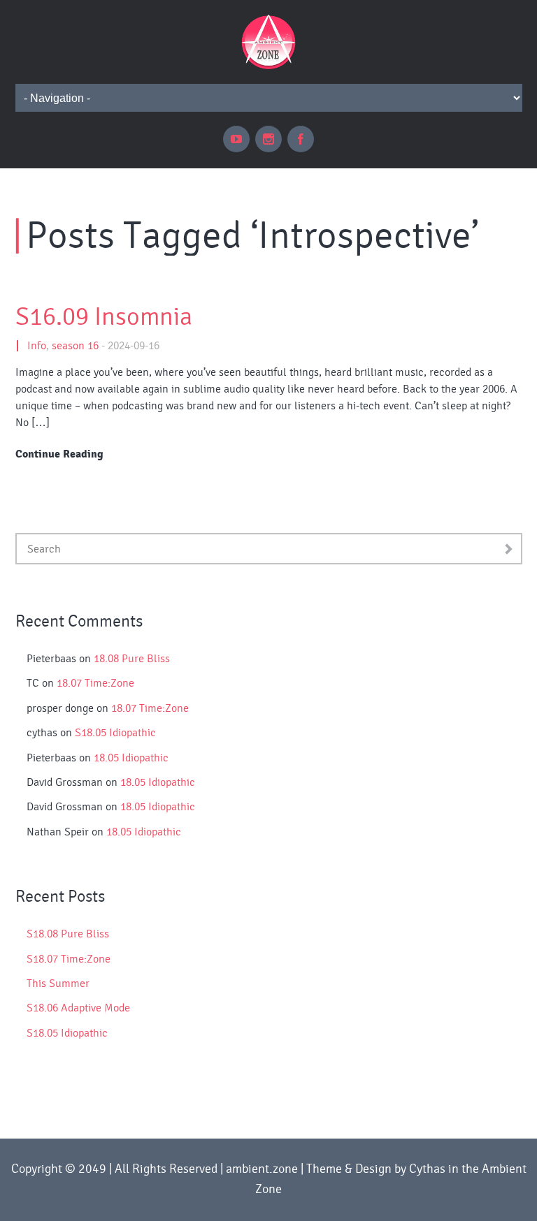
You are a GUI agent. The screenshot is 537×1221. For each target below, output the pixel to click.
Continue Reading (59, 454)
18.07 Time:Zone (95, 683)
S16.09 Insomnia (103, 317)
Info (36, 345)
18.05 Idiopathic (131, 758)
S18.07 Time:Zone (68, 959)
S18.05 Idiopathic (115, 732)
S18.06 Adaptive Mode (78, 1008)
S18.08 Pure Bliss (68, 934)
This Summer (58, 983)
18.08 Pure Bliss (132, 658)
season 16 (75, 345)
